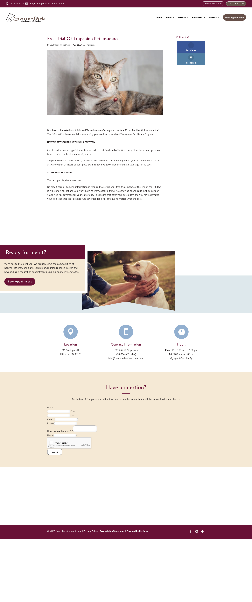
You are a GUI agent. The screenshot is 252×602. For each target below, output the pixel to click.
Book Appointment (20, 281)
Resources (197, 17)
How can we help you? (60, 431)
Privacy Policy (90, 531)
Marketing (91, 45)
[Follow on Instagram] (196, 531)
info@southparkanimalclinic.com (126, 358)
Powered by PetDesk (137, 531)
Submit (55, 452)
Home (159, 17)
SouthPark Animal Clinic (60, 45)
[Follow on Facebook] (190, 531)
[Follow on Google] (202, 531)
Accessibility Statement (112, 531)
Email (51, 419)
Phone (50, 423)
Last (72, 415)
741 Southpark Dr (70, 350)
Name (51, 407)
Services (182, 17)
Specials (213, 17)
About (169, 17)
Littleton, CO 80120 (70, 354)
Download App (213, 3)
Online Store (236, 3)
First (72, 411)
